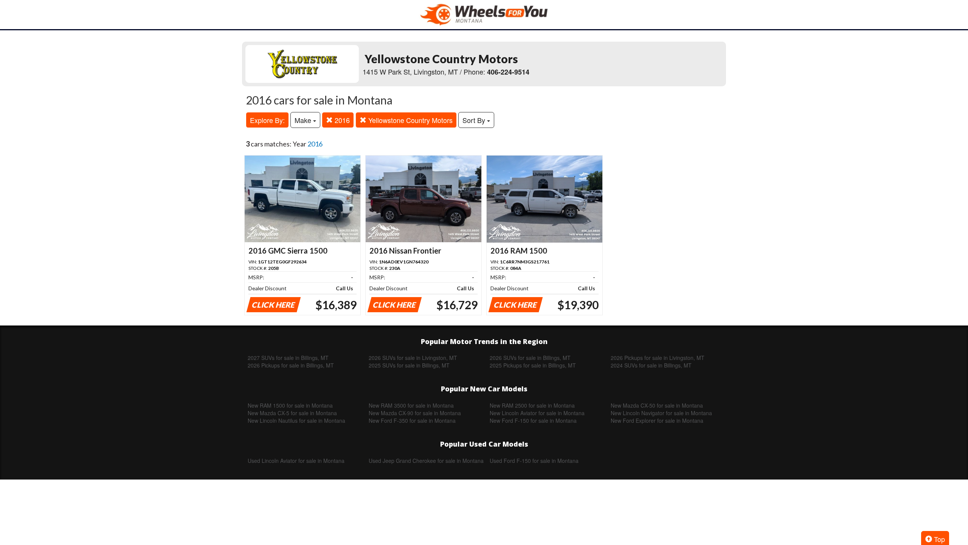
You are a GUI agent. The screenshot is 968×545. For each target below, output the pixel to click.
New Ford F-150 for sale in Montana (533, 420)
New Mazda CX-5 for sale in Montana (292, 413)
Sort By (474, 120)
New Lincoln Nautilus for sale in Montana (296, 420)
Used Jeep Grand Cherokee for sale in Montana (426, 460)
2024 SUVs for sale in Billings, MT (651, 365)
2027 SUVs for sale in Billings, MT (288, 357)
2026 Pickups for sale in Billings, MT (291, 365)
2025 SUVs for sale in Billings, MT (409, 365)
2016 (341, 120)
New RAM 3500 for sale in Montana (411, 405)
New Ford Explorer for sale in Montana (657, 420)
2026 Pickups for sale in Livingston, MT (657, 357)
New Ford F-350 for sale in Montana (412, 420)
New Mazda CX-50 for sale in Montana (657, 405)
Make (304, 120)
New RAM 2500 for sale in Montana (532, 405)
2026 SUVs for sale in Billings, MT (530, 357)
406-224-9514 (508, 72)
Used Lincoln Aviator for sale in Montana (296, 460)
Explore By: (267, 120)
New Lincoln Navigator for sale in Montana (661, 413)
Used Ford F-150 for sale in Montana (534, 460)
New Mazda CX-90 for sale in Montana (415, 413)
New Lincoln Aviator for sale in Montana (537, 413)
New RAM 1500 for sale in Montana (290, 405)
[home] (484, 14)
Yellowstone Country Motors (409, 120)
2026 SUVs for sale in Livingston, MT (413, 357)
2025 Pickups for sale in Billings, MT (533, 365)
